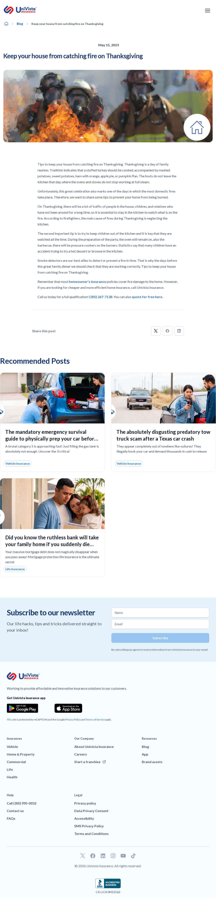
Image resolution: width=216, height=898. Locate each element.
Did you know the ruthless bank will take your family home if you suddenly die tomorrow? (52, 544)
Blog (20, 24)
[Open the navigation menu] (207, 10)
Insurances (14, 738)
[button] (156, 331)
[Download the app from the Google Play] (22, 708)
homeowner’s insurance (87, 281)
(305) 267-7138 (100, 297)
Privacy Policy (73, 719)
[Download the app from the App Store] (68, 708)
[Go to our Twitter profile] (82, 855)
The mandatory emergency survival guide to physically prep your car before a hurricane (51, 438)
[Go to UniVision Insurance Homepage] (20, 9)
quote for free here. (147, 297)
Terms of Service (95, 719)
